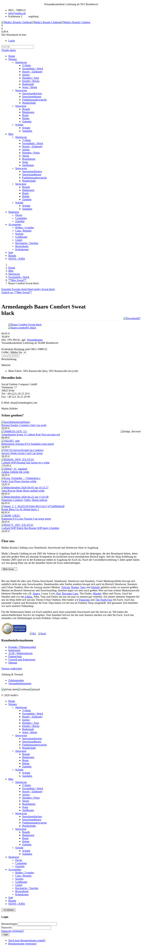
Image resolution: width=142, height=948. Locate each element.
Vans (83, 587)
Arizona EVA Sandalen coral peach (27, 443)
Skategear (13, 857)
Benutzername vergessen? (22, 943)
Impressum (14, 650)
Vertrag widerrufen (11, 668)
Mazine (97, 593)
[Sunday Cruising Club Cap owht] (15, 422)
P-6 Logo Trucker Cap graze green (26, 518)
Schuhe (19, 769)
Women (12, 704)
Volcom (65, 587)
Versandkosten (35, 339)
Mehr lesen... (9, 569)
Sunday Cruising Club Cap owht (23, 425)
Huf (58, 593)
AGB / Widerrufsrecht (20, 653)
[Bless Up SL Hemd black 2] (32, 506)
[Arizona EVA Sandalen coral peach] (10, 440)
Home (11, 267)
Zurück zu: (16, 292)
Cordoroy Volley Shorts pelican (24, 500)
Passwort (6, 927)
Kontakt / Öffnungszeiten (22, 647)
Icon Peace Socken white (18, 481)
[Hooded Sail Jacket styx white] (17, 459)
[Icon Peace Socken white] (20, 478)
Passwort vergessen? (12, 930)
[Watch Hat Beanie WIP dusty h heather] (17, 524)
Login (11, 40)
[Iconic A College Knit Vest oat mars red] (14, 431)
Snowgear (20, 750)
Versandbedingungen (19, 683)
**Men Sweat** (17, 280)
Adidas (28, 596)
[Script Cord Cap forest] (22, 450)
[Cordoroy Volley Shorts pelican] (24, 496)
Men (10, 270)
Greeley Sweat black (43, 289)
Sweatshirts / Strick (18, 277)
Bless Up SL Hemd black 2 (20, 509)
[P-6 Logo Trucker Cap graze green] (10, 515)
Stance (36, 593)
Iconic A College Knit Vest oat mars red (30, 434)
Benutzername (9, 923)
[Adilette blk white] (14, 468)
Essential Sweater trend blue (16, 289)
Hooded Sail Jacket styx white (25, 462)
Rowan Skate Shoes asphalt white (23, 490)
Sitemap (12, 662)
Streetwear (14, 273)
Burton (75, 587)
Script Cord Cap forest (22, 453)
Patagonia (84, 599)
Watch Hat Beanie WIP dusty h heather (30, 528)
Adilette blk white (15, 471)
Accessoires (14, 869)
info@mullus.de (17, 13)
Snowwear (21, 735)
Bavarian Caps (70, 593)
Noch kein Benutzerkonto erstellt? (27, 940)
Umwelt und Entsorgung (21, 659)
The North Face (104, 599)
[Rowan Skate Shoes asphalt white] (24, 487)
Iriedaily (96, 587)
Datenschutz (15, 656)
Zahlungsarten (16, 680)
